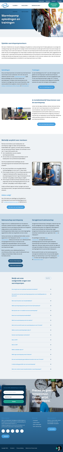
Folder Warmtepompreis (16, 265)
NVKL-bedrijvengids (37, 424)
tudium (18, 86)
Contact (53, 1)
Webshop (48, 1)
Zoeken (14, 401)
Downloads (41, 1)
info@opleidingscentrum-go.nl (11, 202)
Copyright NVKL (5, 448)
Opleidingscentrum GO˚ (20, 77)
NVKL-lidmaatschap (37, 426)
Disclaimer (12, 448)
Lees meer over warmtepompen (15, 207)
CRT (57, 233)
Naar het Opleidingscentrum (46, 87)
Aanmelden (52, 429)
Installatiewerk (9, 86)
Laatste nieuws (36, 422)
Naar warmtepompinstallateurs (46, 124)
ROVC (14, 86)
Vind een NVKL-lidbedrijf (54, 5)
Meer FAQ (48, 278)
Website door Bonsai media (31, 448)
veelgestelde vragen (38, 259)
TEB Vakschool (25, 86)
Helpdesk (6, 436)
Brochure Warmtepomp (15, 261)
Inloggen (59, 1)
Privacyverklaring (20, 448)
